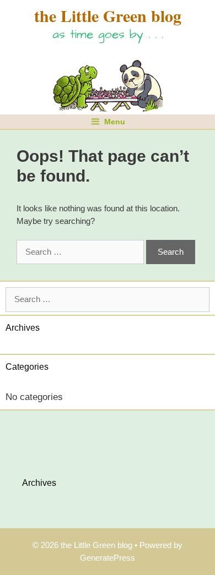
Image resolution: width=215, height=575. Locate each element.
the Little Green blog (107, 15)
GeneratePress (107, 557)
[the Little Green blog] (107, 82)
